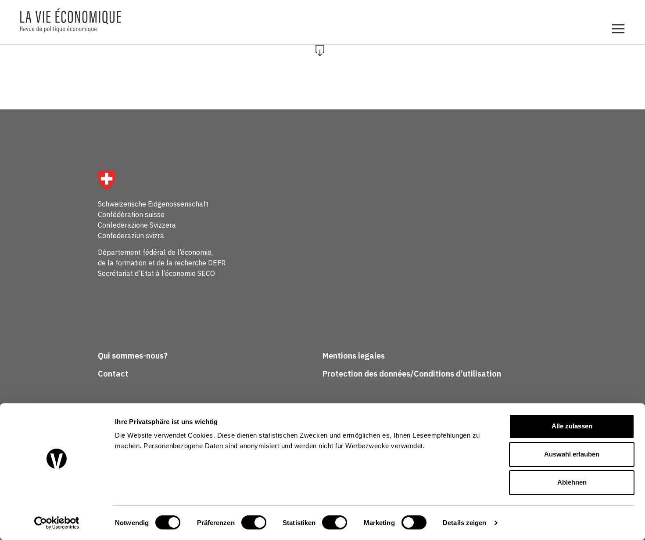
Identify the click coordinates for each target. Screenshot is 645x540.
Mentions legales (353, 356)
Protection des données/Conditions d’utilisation (411, 374)
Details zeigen (464, 522)
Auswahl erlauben (571, 454)
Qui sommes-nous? (133, 356)
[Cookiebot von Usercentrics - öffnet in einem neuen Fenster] (56, 522)
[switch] (253, 522)
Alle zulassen (572, 426)
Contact (113, 374)
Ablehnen (572, 482)
